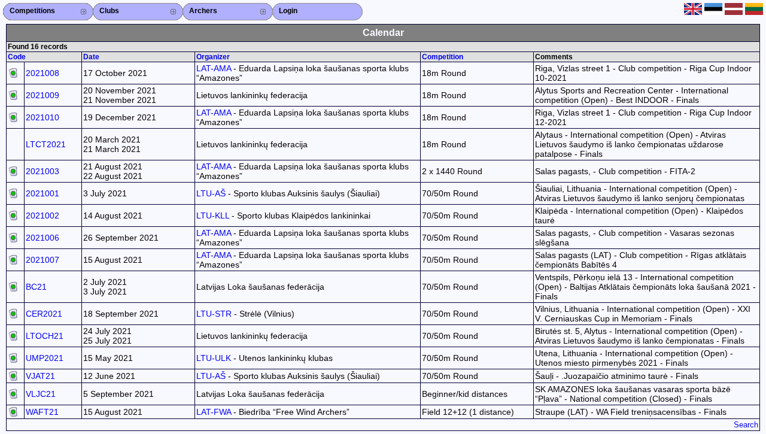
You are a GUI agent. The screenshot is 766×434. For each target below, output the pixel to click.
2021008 (42, 73)
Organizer (213, 56)
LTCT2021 (46, 144)
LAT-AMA (213, 68)
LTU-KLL (212, 215)
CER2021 (44, 313)
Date (91, 56)
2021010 (42, 117)
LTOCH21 (44, 336)
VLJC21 (41, 394)
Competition (442, 56)
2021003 (42, 171)
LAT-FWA (213, 412)
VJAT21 (40, 376)
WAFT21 (42, 412)
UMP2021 (44, 358)
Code (17, 56)
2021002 (42, 215)
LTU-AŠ (211, 193)
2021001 (42, 193)
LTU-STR (214, 313)
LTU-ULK (213, 358)
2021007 (42, 260)
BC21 (36, 287)
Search (746, 424)
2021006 (42, 237)
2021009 (42, 95)
